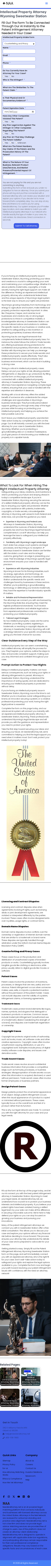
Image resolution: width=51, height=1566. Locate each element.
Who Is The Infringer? (13, 79)
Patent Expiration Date (13, 108)
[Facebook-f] (4, 1496)
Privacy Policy (9, 1464)
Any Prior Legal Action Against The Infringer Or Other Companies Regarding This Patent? (19, 128)
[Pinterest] (28, 1496)
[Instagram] (9, 1496)
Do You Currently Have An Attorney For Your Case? (15, 72)
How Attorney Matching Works (13, 1473)
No (13, 76)
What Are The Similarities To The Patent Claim (18, 88)
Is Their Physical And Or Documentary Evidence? (14, 99)
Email (5, 55)
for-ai (5, 1468)
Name (6, 47)
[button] (47, 3)
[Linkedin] (23, 1496)
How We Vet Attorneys (13, 1482)
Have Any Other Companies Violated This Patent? (16, 117)
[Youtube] (19, 1496)
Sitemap (6, 1460)
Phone (6, 63)
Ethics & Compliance (12, 1478)
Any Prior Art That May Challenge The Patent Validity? (18, 138)
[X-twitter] (14, 1496)
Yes (6, 76)
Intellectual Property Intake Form (18, 37)
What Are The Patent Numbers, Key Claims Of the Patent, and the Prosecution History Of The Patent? (19, 150)
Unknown (22, 143)
